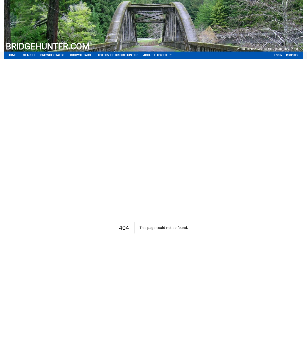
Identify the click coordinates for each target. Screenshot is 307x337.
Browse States (52, 55)
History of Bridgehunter (117, 55)
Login (278, 55)
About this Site (155, 55)
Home (12, 55)
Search (29, 55)
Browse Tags (80, 55)
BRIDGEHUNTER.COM (47, 46)
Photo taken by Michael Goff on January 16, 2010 (269, 49)
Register (292, 55)
